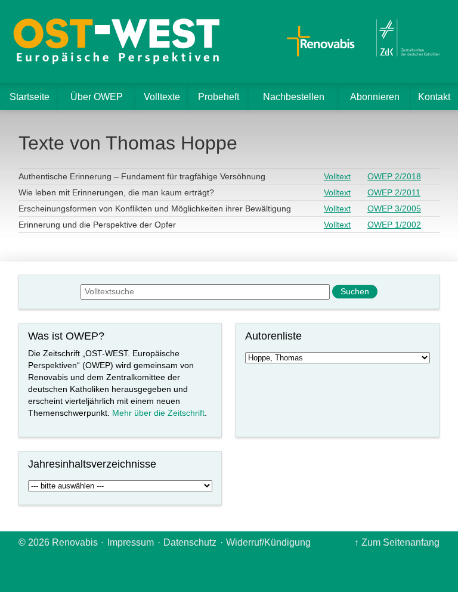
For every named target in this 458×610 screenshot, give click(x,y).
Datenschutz (189, 542)
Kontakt (434, 97)
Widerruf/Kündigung (268, 542)
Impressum (130, 542)
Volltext (337, 176)
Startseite (29, 97)
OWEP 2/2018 (394, 176)
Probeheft (218, 97)
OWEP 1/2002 (394, 224)
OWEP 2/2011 (393, 192)
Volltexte (162, 97)
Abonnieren (375, 97)
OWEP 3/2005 (394, 208)
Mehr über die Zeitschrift (158, 413)
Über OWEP (96, 97)
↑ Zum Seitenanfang (397, 542)
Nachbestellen (293, 97)
